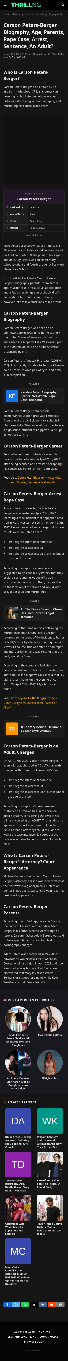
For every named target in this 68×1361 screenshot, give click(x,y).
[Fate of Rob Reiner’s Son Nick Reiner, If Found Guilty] (50, 1172)
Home (6, 14)
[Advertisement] (34, 149)
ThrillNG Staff (18, 57)
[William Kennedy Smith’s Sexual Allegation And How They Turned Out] (50, 1128)
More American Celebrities (30, 1000)
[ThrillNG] (26, 5)
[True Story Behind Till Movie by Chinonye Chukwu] (34, 728)
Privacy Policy (34, 1341)
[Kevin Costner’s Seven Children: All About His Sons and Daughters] (18, 1026)
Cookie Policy (49, 1336)
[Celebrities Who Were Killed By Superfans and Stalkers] (18, 1215)
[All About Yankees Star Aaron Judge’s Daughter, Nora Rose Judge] (18, 1070)
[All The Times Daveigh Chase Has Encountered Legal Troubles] (34, 613)
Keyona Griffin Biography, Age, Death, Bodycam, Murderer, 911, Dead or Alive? (30, 702)
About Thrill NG (25, 1331)
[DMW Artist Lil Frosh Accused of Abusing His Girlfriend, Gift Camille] (18, 1128)
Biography (18, 14)
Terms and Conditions (21, 1336)
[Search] (63, 5)
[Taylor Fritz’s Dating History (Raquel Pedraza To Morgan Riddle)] (50, 1215)
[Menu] (5, 4)
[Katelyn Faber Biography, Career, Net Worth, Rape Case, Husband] (34, 396)
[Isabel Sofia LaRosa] (50, 1026)
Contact (44, 1331)
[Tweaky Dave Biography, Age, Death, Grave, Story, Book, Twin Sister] (18, 1172)
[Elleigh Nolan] (50, 1070)
